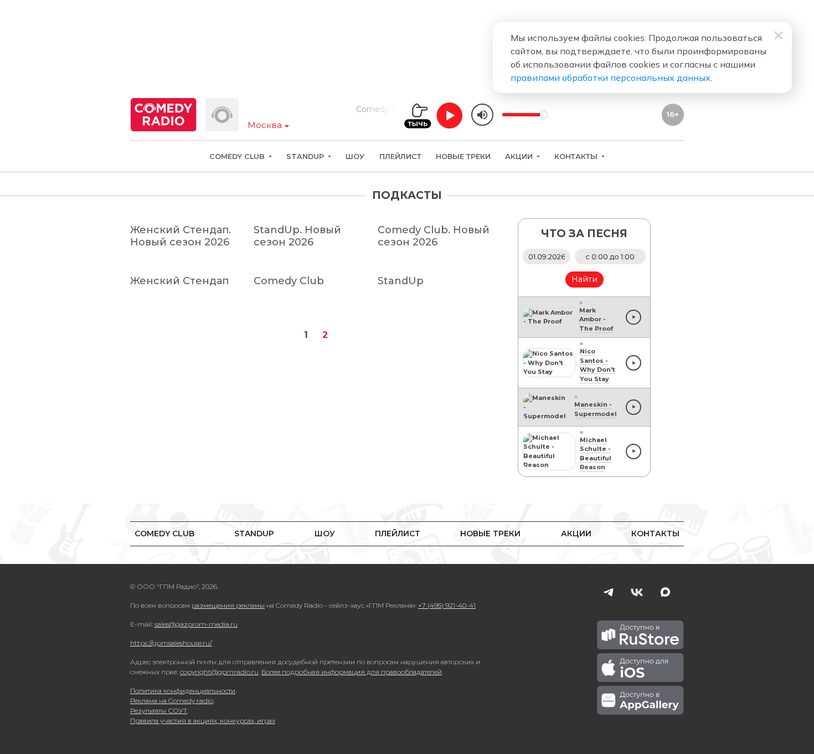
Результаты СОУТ (158, 710)
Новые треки (463, 156)
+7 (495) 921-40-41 (447, 605)
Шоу (355, 156)
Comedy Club (238, 156)
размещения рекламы (228, 605)
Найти (584, 279)
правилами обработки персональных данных (610, 77)
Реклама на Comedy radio (171, 700)
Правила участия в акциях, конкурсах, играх (202, 720)
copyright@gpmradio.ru (219, 672)
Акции (520, 156)
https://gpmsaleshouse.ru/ (171, 643)
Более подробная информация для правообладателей (351, 672)
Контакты (577, 156)
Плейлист (400, 156)
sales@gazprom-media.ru (196, 624)
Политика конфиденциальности (182, 690)
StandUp (306, 156)
